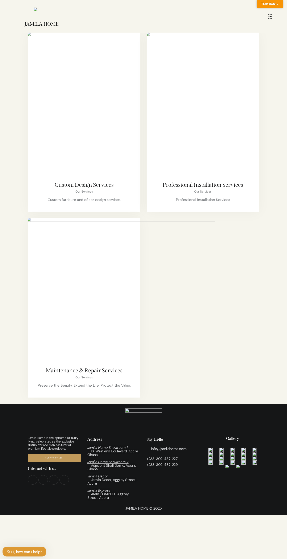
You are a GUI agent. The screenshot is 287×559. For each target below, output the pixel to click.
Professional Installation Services (203, 184)
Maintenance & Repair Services (84, 370)
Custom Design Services (84, 184)
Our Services (84, 191)
